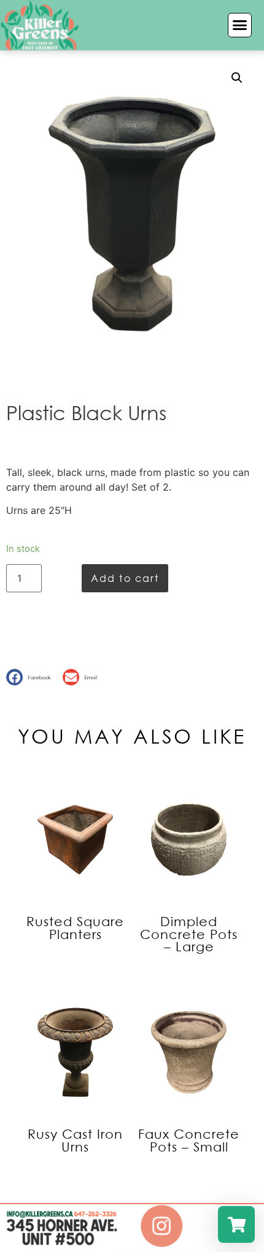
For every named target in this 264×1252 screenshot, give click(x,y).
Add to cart (125, 577)
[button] (240, 25)
